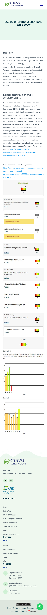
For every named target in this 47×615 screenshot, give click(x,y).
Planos (5, 546)
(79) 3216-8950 (14, 593)
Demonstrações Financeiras (13, 519)
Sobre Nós (7, 511)
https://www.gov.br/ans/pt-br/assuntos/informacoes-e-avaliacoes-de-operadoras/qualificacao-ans (19, 152)
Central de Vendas (10, 523)
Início (5, 507)
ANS (4, 561)
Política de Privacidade (11, 534)
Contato (6, 530)
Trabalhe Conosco (10, 526)
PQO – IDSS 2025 (9, 515)
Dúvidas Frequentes (10, 553)
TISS (5, 557)
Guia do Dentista (9, 549)
